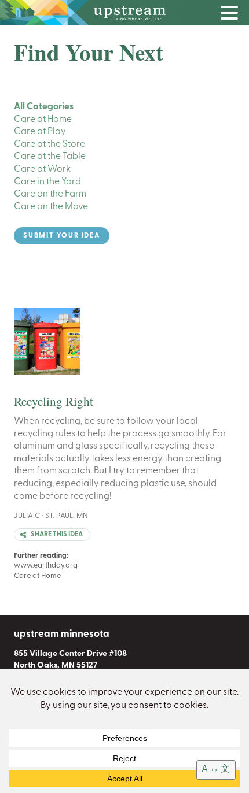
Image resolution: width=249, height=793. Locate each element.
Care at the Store (49, 144)
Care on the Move (51, 207)
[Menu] (232, 15)
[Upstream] (124, 12)
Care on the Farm (50, 194)
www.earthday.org (46, 565)
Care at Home (43, 119)
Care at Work (42, 169)
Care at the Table (50, 156)
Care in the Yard (47, 182)
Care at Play (40, 131)
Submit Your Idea (61, 235)
